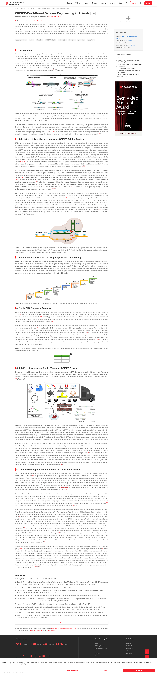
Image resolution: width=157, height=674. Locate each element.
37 (98, 209)
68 (44, 541)
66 (59, 532)
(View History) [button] (131, 45)
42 (38, 327)
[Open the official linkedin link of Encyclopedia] (39, 656)
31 (72, 186)
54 (65, 487)
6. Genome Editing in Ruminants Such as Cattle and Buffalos (127, 75)
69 (20, 548)
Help (96, 651)
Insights (112, 3)
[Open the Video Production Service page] (147, 651)
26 (42, 186)
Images (86, 3)
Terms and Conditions (36, 630)
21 (36, 181)
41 (52, 321)
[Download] (34, 20)
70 (22, 548)
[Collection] (16, 20)
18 (22, 177)
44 (89, 332)
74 (39, 566)
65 (57, 532)
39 (20, 314)
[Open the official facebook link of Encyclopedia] (48, 656)
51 (40, 484)
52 (61, 487)
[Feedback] (147, 657)
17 (84, 166)
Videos (78, 3)
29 (68, 186)
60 (55, 511)
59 (75, 505)
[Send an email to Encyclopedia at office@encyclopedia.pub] (31, 656)
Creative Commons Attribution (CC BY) (63, 628)
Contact (97, 653)
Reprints (103, 3)
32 (74, 186)
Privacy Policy (50, 630)
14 (22, 161)
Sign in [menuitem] (134, 3)
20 (17, 179)
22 (38, 181)
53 (63, 487)
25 (40, 186)
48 (16, 378)
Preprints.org (129, 648)
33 (52, 188)
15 (24, 161)
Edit (93, 13)
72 (102, 548)
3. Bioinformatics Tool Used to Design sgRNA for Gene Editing (128, 65)
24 (38, 186)
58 (73, 505)
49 (33, 475)
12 (53, 131)
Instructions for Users (101, 648)
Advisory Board (99, 646)
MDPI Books (129, 646)
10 (50, 131)
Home (16, 8)
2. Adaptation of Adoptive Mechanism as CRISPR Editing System (127, 61)
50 (25, 477)
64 (105, 528)
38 (100, 209)
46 (98, 339)
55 (67, 487)
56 (66, 489)
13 (99, 133)
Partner (97, 656)
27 (44, 186)
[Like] (21, 20)
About (120, 3)
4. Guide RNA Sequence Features (125, 68)
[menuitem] (141, 3)
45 (97, 339)
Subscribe (22, 656)
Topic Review (31, 8)
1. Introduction (120, 58)
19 (16, 179)
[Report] (41, 20)
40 (41, 316)
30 (70, 186)
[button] (30, 20)
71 (23, 548)
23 (36, 186)
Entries (69, 3)
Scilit (127, 651)
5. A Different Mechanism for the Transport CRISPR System (128, 71)
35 (66, 197)
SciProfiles (129, 653)
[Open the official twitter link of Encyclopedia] (35, 656)
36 (90, 199)
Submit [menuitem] (148, 3)
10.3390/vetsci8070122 (55, 17)
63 (24, 528)
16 (82, 166)
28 (57, 186)
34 (54, 188)
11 (52, 131)
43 (87, 332)
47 (107, 376)
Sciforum (128, 643)
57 (107, 502)
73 (37, 566)
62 (31, 518)
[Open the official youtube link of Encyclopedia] (43, 656)
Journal (94, 3)
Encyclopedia (129, 656)
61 (19, 516)
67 (61, 532)
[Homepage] (7, 3)
